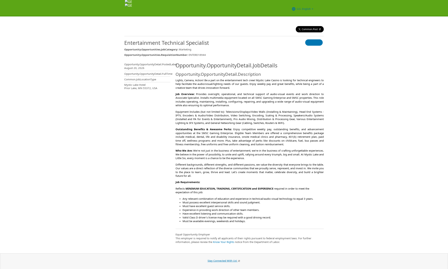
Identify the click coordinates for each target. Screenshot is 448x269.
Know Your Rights (223, 242)
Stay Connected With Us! (223, 260)
